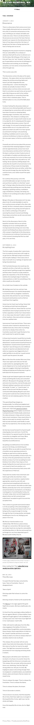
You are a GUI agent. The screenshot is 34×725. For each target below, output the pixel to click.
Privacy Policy (6, 721)
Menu (18, 9)
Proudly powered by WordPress (20, 721)
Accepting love (8, 247)
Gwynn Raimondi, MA (17, 2)
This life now (7, 577)
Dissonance (7, 23)
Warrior (7, 604)
